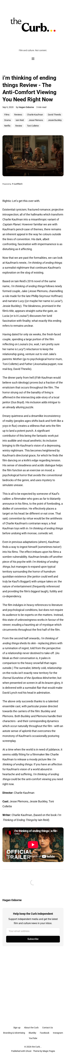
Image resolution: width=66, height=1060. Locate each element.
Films (6, 114)
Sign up (16, 1027)
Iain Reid (20, 120)
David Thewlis (54, 114)
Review (18, 125)
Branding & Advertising (14, 1033)
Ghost (28, 1051)
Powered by (7, 184)
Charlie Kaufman (35, 114)
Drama (7, 120)
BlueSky (32, 1033)
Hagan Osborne (26, 107)
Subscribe (33, 939)
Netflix (7, 125)
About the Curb (31, 1027)
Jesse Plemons (36, 120)
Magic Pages (49, 1051)
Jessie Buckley (55, 120)
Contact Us (47, 1027)
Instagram (58, 1033)
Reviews (18, 114)
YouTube (33, 1038)
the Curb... (37, 1046)
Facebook (44, 1033)
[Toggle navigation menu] (33, 59)
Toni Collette (33, 125)
